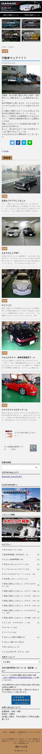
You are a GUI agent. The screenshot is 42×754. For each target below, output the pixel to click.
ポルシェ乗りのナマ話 (14, 642)
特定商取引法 (22, 732)
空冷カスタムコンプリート (16, 564)
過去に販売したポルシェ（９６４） (20, 605)
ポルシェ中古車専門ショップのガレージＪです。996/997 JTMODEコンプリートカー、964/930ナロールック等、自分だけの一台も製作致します (21, 741)
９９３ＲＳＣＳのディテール (15, 410)
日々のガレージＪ (13, 550)
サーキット (10, 627)
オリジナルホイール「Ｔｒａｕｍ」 (19, 574)
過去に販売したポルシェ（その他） (20, 618)
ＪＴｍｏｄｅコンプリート (16, 569)
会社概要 (12, 732)
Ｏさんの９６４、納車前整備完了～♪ (18, 357)
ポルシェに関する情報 (14, 637)
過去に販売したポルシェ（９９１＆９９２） (18, 585)
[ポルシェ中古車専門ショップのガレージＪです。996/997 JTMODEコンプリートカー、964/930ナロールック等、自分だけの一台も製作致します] (21, 6)
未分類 (6, 151)
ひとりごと (7, 305)
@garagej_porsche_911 (12, 476)
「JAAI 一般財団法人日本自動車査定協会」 (18, 677)
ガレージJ (21, 746)
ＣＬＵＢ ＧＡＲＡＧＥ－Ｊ (17, 622)
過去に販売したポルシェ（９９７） (20, 591)
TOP (4, 732)
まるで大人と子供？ (11, 253)
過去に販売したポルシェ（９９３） (20, 601)
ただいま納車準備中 (13, 559)
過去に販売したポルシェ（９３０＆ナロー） (18, 611)
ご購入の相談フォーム (10, 15)
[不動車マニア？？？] (24, 142)
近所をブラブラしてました (14, 201)
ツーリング (10, 632)
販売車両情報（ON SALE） (16, 554)
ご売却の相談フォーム (31, 15)
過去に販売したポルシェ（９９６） (20, 596)
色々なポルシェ (11, 647)
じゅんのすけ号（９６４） (16, 652)
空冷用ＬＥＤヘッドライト (15, 579)
